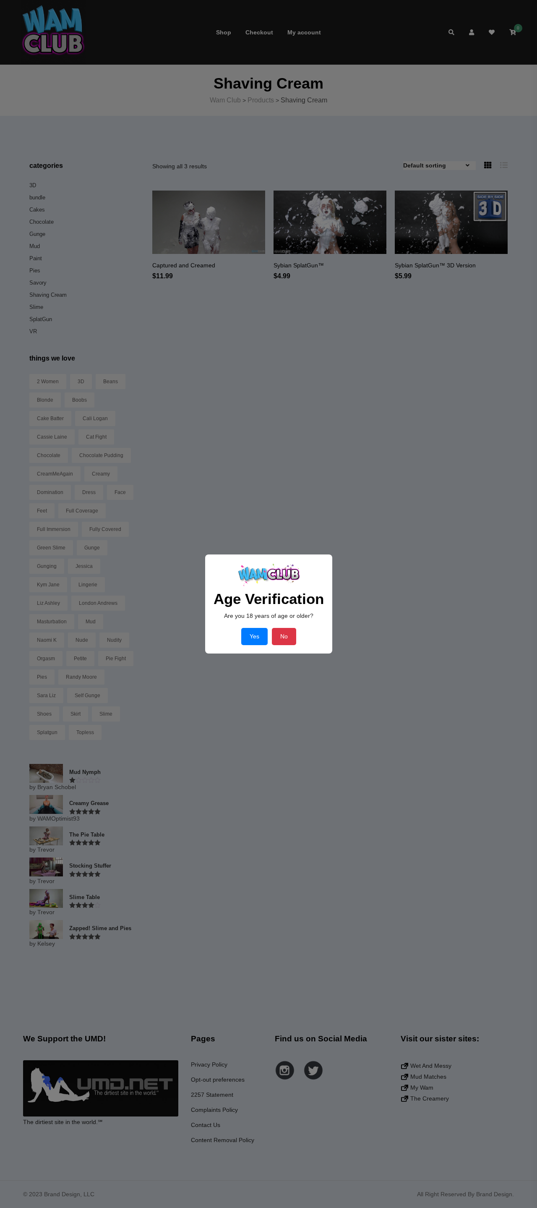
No (284, 636)
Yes (254, 636)
